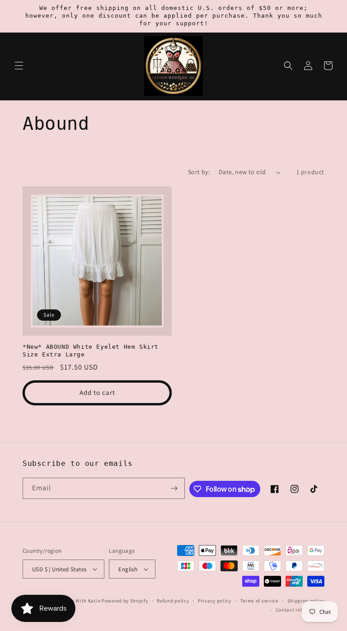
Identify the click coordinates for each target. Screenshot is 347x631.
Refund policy (173, 601)
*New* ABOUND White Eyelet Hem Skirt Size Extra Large (91, 350)
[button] (19, 66)
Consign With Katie (78, 601)
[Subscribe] (174, 488)
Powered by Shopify (125, 601)
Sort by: (199, 172)
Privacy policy (214, 601)
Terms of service (259, 601)
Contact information (300, 610)
